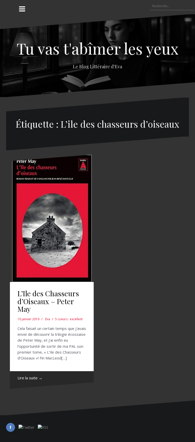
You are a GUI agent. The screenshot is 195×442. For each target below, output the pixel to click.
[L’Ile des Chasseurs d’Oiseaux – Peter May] (52, 218)
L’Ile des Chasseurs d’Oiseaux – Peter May (48, 301)
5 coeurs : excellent (69, 319)
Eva (47, 319)
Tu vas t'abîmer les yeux (97, 48)
